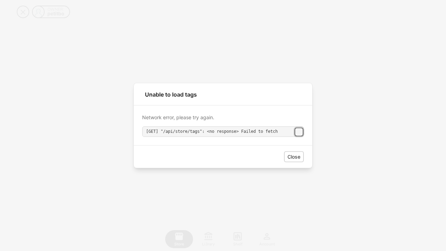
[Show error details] (299, 132)
